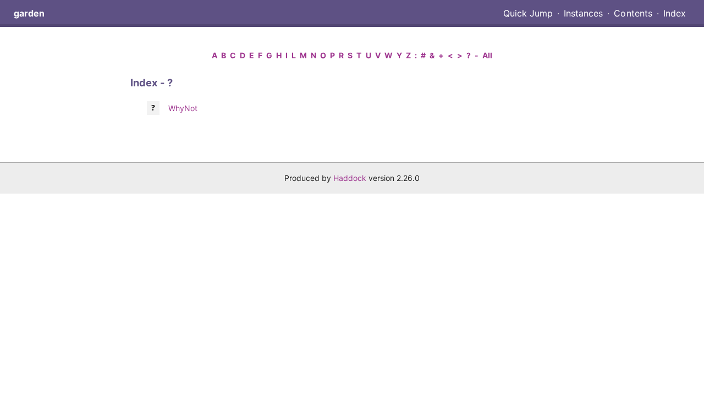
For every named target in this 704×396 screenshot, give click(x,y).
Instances (583, 13)
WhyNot (182, 108)
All (487, 55)
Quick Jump (528, 13)
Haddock (349, 178)
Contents (633, 13)
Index (674, 13)
